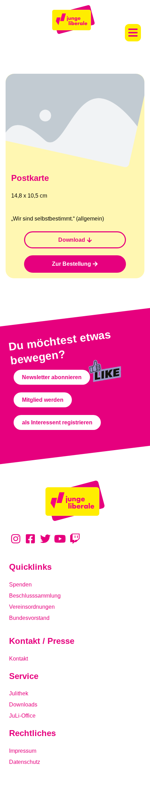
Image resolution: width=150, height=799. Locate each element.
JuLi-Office (22, 716)
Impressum (22, 751)
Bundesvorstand (29, 618)
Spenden (20, 585)
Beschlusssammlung (35, 596)
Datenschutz (24, 762)
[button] (133, 32)
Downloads (23, 705)
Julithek (18, 693)
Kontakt (18, 659)
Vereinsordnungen (32, 607)
